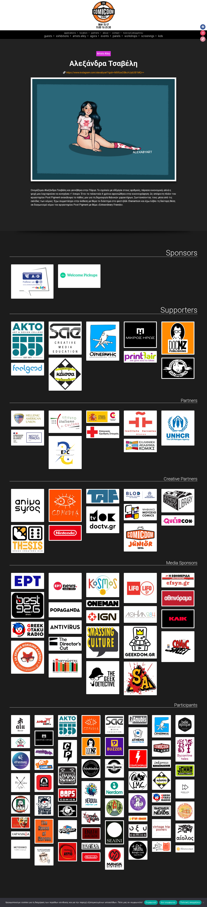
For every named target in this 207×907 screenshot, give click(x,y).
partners (95, 33)
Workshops (130, 36)
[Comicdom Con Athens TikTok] (202, 39)
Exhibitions (62, 36)
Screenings (147, 36)
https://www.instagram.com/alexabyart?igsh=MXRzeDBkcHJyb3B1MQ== (105, 72)
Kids (160, 36)
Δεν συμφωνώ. (168, 902)
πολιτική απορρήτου (133, 33)
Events (105, 36)
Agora (93, 36)
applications (70, 33)
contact (115, 33)
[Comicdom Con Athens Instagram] (202, 33)
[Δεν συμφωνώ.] (203, 902)
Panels (116, 36)
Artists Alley (79, 36)
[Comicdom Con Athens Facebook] (202, 27)
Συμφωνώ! (151, 902)
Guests (48, 36)
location (83, 33)
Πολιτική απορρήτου (190, 902)
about (105, 33)
